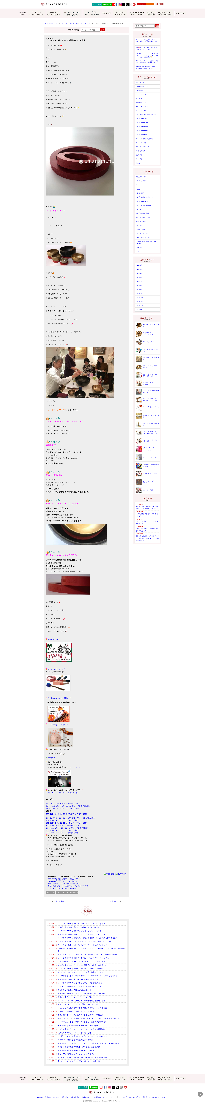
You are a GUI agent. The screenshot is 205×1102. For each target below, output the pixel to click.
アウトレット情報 (141, 110)
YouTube (138, 189)
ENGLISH (40, 1097)
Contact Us (155, 1097)
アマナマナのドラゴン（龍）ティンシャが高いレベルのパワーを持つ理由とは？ (89, 954)
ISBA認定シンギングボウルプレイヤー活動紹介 (147, 242)
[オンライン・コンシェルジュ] (165, 13)
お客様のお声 (140, 193)
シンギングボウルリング (55, 211)
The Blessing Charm (142, 131)
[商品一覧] (22, 13)
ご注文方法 (56, 1097)
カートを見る (141, 4)
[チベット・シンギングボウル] (54, 13)
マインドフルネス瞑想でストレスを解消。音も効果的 (79, 1047)
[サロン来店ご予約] (150, 13)
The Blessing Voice (142, 126)
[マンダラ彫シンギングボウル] (92, 13)
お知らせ (138, 209)
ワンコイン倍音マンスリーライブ (146, 114)
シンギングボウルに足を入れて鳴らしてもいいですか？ (80, 927)
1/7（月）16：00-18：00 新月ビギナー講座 (66, 814)
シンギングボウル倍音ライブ (144, 197)
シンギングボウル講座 (142, 213)
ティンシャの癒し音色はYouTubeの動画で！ (75, 990)
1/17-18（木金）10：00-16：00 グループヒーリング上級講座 (70, 818)
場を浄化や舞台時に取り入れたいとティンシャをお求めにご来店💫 (147, 67)
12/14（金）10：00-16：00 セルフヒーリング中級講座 (68, 806)
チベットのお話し (141, 143)
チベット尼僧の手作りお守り (144, 139)
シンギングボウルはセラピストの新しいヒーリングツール (80, 969)
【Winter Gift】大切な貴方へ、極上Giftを (62, 879)
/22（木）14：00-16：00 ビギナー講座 (62, 830)
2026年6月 (139, 273)
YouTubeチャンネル (142, 86)
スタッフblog (50, 892)
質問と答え (65, 1097)
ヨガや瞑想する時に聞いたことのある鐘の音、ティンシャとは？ (83, 1057)
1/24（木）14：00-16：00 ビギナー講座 (62, 820)
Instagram (139, 247)
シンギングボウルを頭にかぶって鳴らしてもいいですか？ (80, 931)
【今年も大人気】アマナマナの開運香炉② (62, 884)
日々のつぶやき (140, 229)
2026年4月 (139, 281)
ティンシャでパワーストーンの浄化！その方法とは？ (79, 1004)
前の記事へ (59, 901)
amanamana (140, 90)
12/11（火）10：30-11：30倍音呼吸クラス (63, 803)
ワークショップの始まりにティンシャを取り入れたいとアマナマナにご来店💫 (147, 41)
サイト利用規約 (96, 1097)
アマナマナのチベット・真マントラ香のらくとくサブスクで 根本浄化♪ (147, 61)
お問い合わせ (146, 1097)
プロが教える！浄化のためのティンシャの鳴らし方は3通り (81, 1015)
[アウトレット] (180, 13)
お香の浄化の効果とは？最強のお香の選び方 (75, 1040)
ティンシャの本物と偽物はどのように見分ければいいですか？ (82, 934)
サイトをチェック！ (73, 767)
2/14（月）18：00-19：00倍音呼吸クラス (62, 825)
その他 (138, 163)
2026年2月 (139, 289)
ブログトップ (60, 892)
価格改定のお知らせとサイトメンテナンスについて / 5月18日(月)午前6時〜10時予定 (147, 538)
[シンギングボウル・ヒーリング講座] (136, 13)
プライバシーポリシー (109, 1097)
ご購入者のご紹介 (141, 177)
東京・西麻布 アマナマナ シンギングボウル (63, 793)
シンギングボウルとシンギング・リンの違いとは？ (78, 1011)
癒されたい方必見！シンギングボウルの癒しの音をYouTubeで (82, 993)
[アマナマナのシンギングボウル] (36, 13)
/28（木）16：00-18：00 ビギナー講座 (62, 833)
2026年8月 (139, 265)
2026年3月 (139, 285)
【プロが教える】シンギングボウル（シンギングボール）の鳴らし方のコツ (88, 976)
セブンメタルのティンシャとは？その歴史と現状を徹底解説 (81, 1029)
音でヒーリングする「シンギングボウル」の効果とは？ (80, 1061)
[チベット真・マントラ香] (120, 13)
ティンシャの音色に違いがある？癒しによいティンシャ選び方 (82, 1008)
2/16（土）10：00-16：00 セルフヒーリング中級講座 (67, 828)
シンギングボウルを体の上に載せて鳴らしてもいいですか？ (81, 923)
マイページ (150, 4)
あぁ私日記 (139, 155)
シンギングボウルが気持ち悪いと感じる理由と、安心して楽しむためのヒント (88, 938)
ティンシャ (139, 98)
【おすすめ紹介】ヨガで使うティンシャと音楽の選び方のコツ (82, 1022)
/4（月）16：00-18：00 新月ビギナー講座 (67, 823)
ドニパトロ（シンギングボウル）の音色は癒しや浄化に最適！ (82, 1001)
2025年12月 (139, 297)
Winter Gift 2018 (53, 639)
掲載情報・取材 (75, 1097)
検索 (102, 30)
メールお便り (140, 251)
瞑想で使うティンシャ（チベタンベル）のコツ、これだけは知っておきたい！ (88, 1018)
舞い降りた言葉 (140, 151)
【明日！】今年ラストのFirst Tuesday (61, 888)
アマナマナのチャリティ (143, 147)
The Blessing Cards (142, 201)
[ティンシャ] (106, 13)
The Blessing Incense (142, 123)
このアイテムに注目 (72, 892)
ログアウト (164, 1097)
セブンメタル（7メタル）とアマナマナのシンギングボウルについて (85, 941)
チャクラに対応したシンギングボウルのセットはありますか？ (82, 945)
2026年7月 (139, 269)
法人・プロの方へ (134, 1097)
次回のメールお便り (142, 102)
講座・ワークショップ (142, 106)
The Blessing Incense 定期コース (59, 698)
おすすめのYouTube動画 (143, 205)
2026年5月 (139, 277)
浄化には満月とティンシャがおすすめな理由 (75, 997)
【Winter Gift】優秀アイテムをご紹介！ (61, 881)
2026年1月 (139, 293)
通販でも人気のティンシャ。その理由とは (74, 1033)
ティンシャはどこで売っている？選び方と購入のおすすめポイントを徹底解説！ (89, 1043)
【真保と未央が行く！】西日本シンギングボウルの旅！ (68, 886)
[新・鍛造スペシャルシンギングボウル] (72, 13)
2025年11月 (139, 301)
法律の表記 (85, 1097)
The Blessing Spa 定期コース (58, 725)
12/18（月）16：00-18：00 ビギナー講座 (62, 808)
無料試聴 (48, 1097)
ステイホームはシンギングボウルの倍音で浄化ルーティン (80, 972)
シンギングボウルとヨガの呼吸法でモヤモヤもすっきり (80, 986)
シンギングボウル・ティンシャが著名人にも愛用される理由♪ (82, 965)
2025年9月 (139, 309)
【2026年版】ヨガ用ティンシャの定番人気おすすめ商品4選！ (82, 962)
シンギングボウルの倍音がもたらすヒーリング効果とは (80, 983)
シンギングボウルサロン (143, 217)
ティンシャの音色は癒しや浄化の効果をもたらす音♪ (78, 979)
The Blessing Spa (141, 135)
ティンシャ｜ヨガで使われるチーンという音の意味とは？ (80, 1026)
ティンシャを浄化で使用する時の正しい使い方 (76, 1050)
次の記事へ (113, 901)
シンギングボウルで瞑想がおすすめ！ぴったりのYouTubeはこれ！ (84, 958)
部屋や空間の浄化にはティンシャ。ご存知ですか (77, 1054)
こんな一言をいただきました (144, 237)
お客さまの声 (140, 82)
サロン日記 (139, 159)
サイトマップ (123, 1097)
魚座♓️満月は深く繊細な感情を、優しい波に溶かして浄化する (147, 48)
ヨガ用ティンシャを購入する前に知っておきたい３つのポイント (83, 1036)
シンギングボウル (141, 94)
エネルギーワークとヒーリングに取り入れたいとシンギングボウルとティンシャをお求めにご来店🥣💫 (147, 55)
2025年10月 (139, 305)
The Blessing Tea (141, 118)
